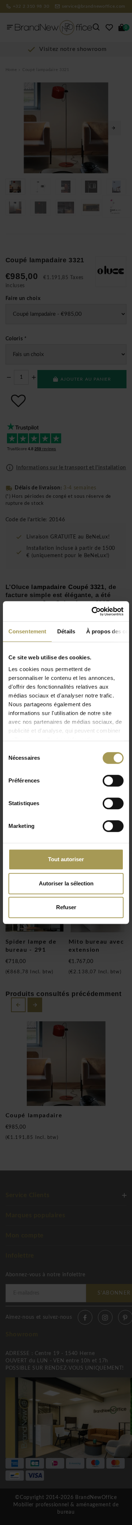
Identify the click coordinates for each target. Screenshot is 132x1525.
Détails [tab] (66, 631)
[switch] (113, 780)
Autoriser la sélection (66, 883)
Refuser (66, 907)
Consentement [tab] (27, 631)
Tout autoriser (66, 859)
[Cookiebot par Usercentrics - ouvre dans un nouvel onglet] (93, 611)
